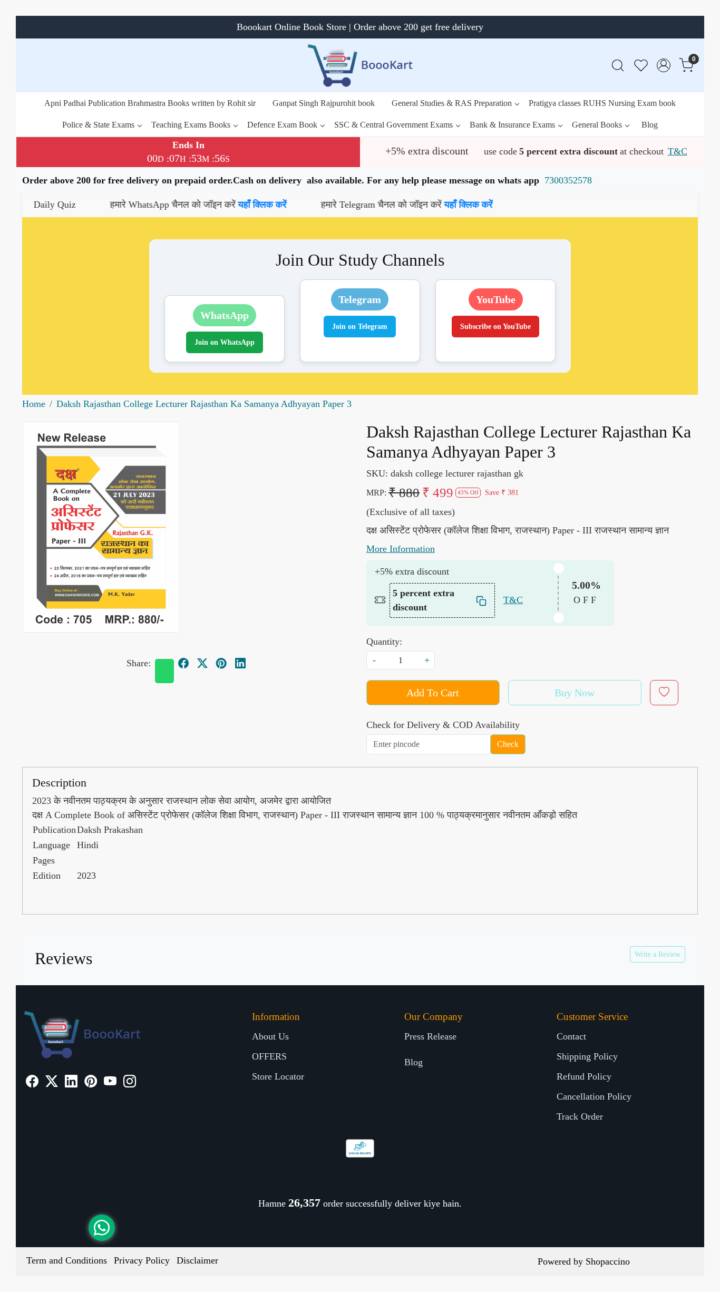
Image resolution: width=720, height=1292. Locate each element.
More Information (400, 548)
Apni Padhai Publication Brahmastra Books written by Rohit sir (150, 103)
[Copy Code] (482, 600)
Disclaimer (197, 1260)
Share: (139, 663)
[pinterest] (221, 663)
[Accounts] (664, 65)
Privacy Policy (142, 1260)
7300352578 (568, 180)
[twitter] (202, 663)
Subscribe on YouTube (495, 327)
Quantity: (384, 641)
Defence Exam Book (282, 124)
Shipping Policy (587, 1056)
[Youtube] (110, 1082)
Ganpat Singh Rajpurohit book (324, 103)
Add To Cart (432, 692)
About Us (270, 1036)
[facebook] (183, 663)
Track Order (580, 1116)
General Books (597, 124)
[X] (51, 1082)
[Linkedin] (71, 1082)
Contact (571, 1036)
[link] (617, 65)
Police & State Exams (98, 124)
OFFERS (269, 1056)
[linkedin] (240, 663)
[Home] (360, 65)
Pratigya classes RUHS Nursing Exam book (602, 103)
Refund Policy (584, 1076)
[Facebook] (32, 1082)
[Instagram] (129, 1082)
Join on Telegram (359, 327)
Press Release (430, 1036)
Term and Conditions (66, 1260)
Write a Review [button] (657, 954)
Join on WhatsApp (224, 342)
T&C (677, 151)
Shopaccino (608, 1261)
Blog (649, 124)
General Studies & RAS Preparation (452, 103)
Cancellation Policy (594, 1096)
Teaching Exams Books (190, 124)
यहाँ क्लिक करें (205, 204)
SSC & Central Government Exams (393, 124)
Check (508, 744)
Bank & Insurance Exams (512, 124)
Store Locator (278, 1076)
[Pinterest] (90, 1082)
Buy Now (574, 692)
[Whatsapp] (164, 671)
